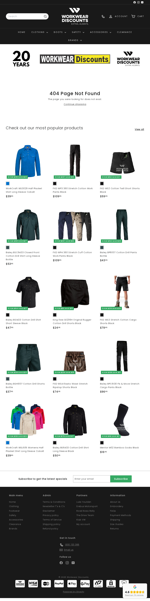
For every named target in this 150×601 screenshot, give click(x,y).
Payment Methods (120, 515)
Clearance (124, 32)
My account (83, 524)
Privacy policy (51, 515)
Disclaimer (49, 510)
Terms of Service (52, 519)
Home (21, 32)
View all (139, 129)
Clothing (38, 32)
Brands (74, 40)
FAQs (113, 510)
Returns (114, 528)
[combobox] (27, 16)
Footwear (14, 510)
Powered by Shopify (73, 591)
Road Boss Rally (85, 510)
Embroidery (116, 506)
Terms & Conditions (54, 501)
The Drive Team (85, 515)
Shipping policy (51, 524)
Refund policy (50, 528)
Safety (77, 32)
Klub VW (80, 519)
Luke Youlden (83, 501)
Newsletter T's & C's (54, 506)
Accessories (99, 32)
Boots (59, 32)
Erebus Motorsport (87, 506)
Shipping (115, 519)
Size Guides (116, 524)
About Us (115, 501)
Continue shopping (75, 104)
